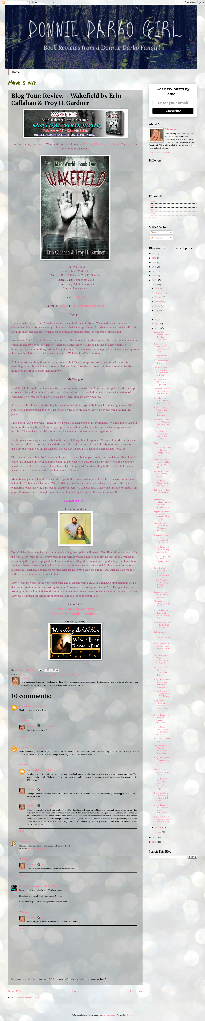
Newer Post (14, 991)
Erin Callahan (42, 674)
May (157, 319)
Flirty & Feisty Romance (30, 885)
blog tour (21, 674)
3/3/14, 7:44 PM (32, 841)
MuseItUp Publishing (92, 305)
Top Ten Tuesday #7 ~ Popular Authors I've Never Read (162, 749)
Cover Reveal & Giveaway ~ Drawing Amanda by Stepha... (161, 783)
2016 (154, 275)
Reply (21, 714)
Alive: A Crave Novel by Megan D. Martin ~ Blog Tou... (162, 584)
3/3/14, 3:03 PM (37, 747)
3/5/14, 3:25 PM (47, 789)
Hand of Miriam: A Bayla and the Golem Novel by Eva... (162, 614)
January (158, 831)
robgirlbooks (24, 747)
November (159, 292)
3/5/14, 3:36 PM (47, 864)
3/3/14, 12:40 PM (39, 705)
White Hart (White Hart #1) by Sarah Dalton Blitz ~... (162, 671)
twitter (152, 205)
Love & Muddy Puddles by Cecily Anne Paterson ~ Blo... (162, 572)
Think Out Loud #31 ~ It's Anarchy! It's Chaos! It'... (162, 391)
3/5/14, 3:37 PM (47, 917)
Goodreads (78, 297)
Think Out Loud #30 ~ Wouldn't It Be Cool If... (162, 604)
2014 (154, 284)
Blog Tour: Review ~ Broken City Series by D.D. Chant (162, 796)
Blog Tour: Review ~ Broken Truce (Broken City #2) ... (162, 647)
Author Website (85, 608)
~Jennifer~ (32, 725)
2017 (154, 271)
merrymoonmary (109, 1014)
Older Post (136, 991)
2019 (154, 262)
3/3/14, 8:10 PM (46, 769)
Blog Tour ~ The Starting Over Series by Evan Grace (161, 347)
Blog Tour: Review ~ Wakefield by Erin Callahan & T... (162, 761)
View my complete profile (159, 151)
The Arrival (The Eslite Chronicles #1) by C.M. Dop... (161, 659)
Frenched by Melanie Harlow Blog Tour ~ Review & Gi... (162, 335)
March (157, 328)
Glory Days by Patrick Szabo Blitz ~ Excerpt (161, 400)
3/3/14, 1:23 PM (47, 725)
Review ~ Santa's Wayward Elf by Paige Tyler (162, 382)
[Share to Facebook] (54, 670)
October (158, 297)
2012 (154, 841)
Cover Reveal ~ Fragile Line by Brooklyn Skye (161, 483)
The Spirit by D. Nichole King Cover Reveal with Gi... (161, 371)
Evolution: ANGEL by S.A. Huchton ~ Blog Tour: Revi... (162, 463)
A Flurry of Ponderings (37, 848)
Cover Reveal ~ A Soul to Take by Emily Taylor (161, 549)
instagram (153, 209)
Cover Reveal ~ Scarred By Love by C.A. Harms (162, 694)
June (157, 314)
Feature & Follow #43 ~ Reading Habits (161, 474)
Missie (22, 841)
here (130, 144)
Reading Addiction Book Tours (101, 144)
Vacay (156, 443)
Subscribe (173, 111)
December (159, 288)
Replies (25, 720)
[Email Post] (39, 669)
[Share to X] (51, 670)
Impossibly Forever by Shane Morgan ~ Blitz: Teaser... (162, 515)
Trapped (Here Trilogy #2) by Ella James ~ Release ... (161, 527)
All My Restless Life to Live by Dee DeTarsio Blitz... (161, 359)
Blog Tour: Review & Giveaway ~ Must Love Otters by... (162, 683)
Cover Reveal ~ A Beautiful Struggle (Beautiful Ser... (161, 718)
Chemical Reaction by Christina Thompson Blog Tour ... (162, 451)
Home (16, 72)
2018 (154, 266)
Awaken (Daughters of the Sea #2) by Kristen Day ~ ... (162, 625)
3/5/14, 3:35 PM (47, 805)
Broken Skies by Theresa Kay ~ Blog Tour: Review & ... (161, 411)
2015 (154, 280)
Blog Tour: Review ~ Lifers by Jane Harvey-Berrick (162, 819)
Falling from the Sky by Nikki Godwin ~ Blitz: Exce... (162, 635)
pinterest (152, 213)
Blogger (130, 1014)
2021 (154, 253)
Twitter (57, 613)
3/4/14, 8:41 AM (48, 885)
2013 (154, 837)
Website (61, 608)
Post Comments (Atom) (29, 997)
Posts (155, 232)
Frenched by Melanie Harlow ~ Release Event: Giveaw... (162, 503)
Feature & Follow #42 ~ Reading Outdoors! (161, 594)
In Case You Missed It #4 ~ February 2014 (162, 492)
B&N (74, 305)
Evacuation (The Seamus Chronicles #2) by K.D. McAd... (162, 538)
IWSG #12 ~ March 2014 (162, 739)
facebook (152, 201)
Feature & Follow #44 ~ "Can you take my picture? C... (162, 423)
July (157, 310)
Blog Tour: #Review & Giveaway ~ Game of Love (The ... (161, 705)
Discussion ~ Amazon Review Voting (162, 772)
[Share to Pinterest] (57, 670)
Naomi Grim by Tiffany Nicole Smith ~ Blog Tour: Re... (161, 435)
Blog (71, 608)
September (159, 301)
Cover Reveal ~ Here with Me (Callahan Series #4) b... (162, 730)
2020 (154, 257)
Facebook (72, 613)
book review (31, 674)
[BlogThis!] (48, 670)
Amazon (63, 305)
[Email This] (45, 670)
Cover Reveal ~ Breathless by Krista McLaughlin (161, 808)
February (158, 827)
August (158, 306)
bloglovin (153, 217)
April (157, 323)
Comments (157, 237)
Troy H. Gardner (82, 674)
